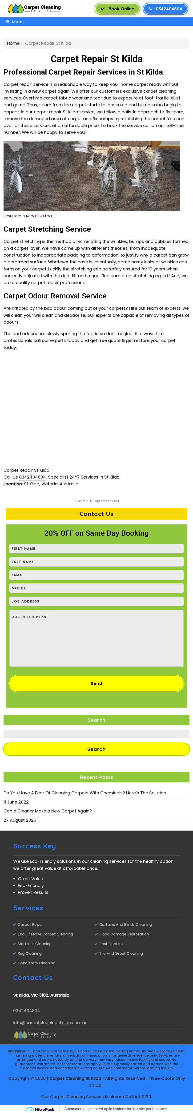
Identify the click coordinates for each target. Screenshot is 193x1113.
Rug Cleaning (30, 953)
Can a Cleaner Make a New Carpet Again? (48, 811)
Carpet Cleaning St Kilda (75, 1078)
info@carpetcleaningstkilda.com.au (50, 1023)
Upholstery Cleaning (36, 963)
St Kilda (31, 484)
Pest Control (111, 944)
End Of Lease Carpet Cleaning (45, 934)
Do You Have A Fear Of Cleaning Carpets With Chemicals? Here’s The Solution (85, 793)
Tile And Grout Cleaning (121, 953)
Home (13, 43)
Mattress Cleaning (35, 944)
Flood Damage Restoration (124, 934)
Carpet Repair (31, 924)
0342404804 (168, 9)
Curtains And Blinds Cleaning (125, 924)
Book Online (120, 9)
